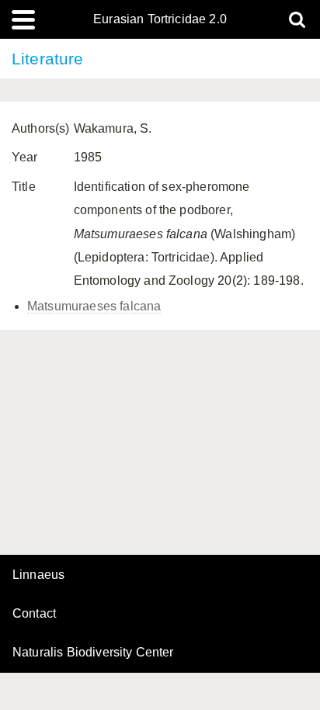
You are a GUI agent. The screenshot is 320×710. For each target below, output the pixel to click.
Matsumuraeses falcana (94, 306)
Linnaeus (38, 575)
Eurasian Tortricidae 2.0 (160, 19)
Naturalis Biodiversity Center (93, 652)
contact (34, 613)
